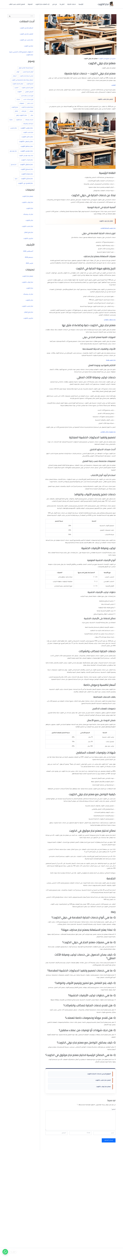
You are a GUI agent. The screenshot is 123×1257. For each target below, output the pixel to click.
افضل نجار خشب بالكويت (103, 1080)
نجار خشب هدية (111, 360)
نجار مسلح (13, 164)
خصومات (21, 103)
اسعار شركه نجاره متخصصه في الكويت (22, 80)
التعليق (113, 1109)
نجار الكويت (103, 4)
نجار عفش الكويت (26, 151)
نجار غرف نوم (13, 151)
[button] (5, 1251)
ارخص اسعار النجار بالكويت (26, 76)
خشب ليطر (30, 103)
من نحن (54, 4)
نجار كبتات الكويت (27, 160)
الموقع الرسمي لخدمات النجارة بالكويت (99, 1074)
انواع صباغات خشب (28, 99)
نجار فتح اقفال (28, 232)
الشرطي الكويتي (29, 92)
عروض (31, 111)
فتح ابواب (23, 111)
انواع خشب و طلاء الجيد (27, 95)
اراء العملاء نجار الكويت (42, 4)
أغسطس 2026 (28, 251)
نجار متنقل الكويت (26, 165)
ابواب (17, 72)
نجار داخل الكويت (27, 137)
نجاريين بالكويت (28, 238)
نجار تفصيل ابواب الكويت (108, 432)
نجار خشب (13, 128)
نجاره (16, 178)
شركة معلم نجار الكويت (27, 107)
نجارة (11, 120)
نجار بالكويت (19, 119)
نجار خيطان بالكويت (110, 320)
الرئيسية (81, 4)
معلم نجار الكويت (27, 196)
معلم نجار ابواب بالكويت (103, 1086)
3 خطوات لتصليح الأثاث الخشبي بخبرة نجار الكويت (21, 53)
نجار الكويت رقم (21, 115)
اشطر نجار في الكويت (26, 28)
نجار (32, 115)
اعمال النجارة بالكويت (17, 84)
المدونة (30, 4)
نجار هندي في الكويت (25, 183)
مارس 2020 (29, 263)
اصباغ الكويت (29, 84)
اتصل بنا (62, 4)
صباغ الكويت (15, 107)
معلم (16, 111)
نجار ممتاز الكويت (27, 174)
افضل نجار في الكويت (26, 34)
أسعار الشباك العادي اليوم (26, 68)
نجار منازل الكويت (27, 179)
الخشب (16, 87)
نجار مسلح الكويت (27, 169)
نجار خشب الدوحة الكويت (108, 228)
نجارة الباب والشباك (28, 123)
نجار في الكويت (28, 46)
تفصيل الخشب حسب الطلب (17, 4)
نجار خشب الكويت (28, 132)
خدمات (18, 99)
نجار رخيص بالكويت (26, 142)
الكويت (113, 85)
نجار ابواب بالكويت (27, 202)
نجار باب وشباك (29, 119)
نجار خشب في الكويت (26, 40)
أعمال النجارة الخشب (28, 72)
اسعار (14, 76)
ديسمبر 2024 (29, 257)
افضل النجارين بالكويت (27, 87)
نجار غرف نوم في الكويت (26, 155)
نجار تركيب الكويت (27, 128)
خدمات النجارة (71, 4)
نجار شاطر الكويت (27, 146)
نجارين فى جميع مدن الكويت (107, 58)
